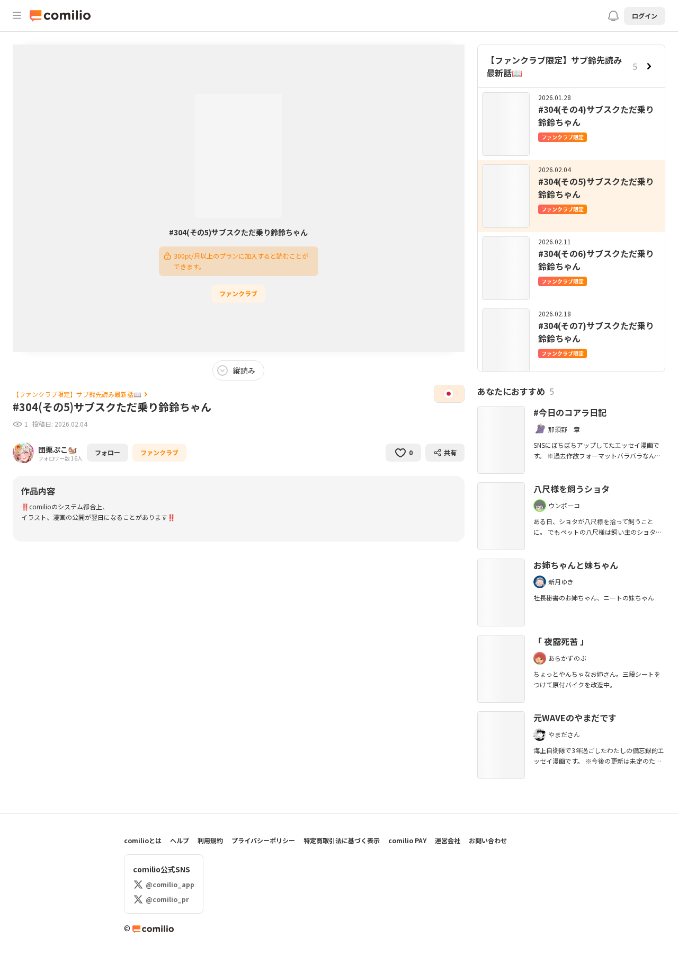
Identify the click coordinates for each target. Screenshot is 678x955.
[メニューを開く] (16, 15)
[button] (644, 16)
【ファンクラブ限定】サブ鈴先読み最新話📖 (554, 66)
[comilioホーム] (62, 16)
